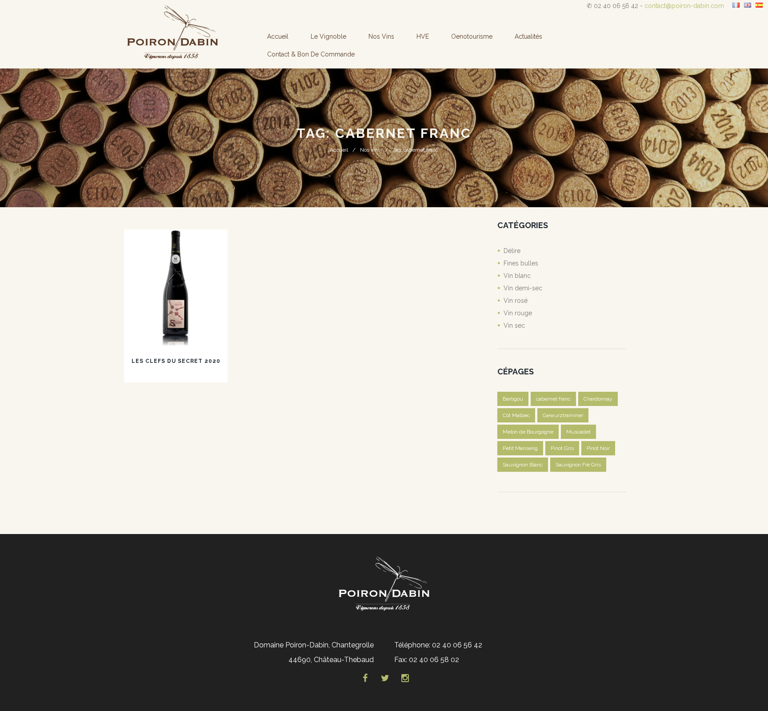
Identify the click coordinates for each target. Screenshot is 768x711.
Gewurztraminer (563, 415)
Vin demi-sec (523, 288)
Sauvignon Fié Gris (578, 465)
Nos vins (381, 36)
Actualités (528, 36)
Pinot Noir (598, 448)
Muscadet (578, 432)
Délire (512, 250)
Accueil (277, 36)
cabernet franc (553, 399)
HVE (422, 36)
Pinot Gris (562, 448)
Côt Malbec (516, 415)
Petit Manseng (520, 448)
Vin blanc (517, 275)
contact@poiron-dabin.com (684, 5)
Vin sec (514, 325)
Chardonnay (598, 399)
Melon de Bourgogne (528, 432)
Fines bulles (521, 263)
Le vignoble (328, 36)
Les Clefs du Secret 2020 (176, 361)
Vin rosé (516, 300)
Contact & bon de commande (311, 54)
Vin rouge (518, 313)
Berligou (513, 399)
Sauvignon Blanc (523, 465)
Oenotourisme (471, 36)
